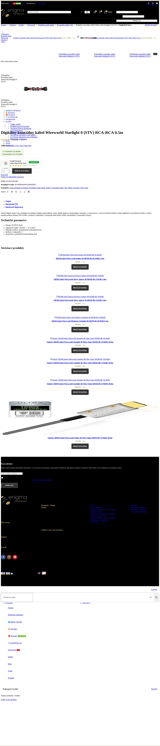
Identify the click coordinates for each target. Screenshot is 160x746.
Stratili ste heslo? (151, 25)
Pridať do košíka (22, 171)
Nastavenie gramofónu (18, 139)
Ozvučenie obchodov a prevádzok (23, 135)
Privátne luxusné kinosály (19, 126)
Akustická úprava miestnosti (20, 129)
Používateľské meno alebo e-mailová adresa (133, 10)
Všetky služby (15, 124)
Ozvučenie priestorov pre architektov (24, 137)
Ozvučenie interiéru (17, 133)
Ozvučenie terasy (16, 131)
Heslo (119, 16)
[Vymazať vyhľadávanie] (82, 12)
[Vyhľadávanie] (87, 12)
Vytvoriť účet (152, 4)
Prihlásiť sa (137, 21)
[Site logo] (12, 19)
